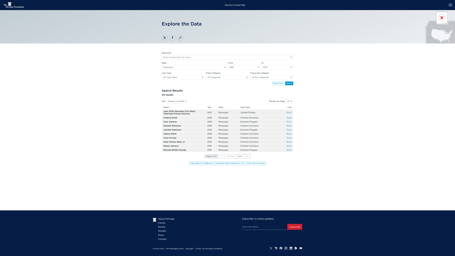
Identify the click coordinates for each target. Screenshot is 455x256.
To (262, 63)
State (164, 63)
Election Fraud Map (235, 5)
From (230, 63)
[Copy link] (180, 38)
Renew (162, 227)
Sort (164, 101)
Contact (162, 239)
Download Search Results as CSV (229, 163)
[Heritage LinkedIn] (291, 248)
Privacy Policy (158, 248)
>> (248, 156)
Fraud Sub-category (259, 73)
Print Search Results (256, 163)
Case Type (166, 73)
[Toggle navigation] (450, 5)
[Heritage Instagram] (286, 248)
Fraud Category (213, 73)
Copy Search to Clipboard (201, 163)
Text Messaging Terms (175, 248)
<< (222, 156)
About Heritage (166, 219)
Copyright (189, 248)
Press (161, 235)
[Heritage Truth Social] (276, 248)
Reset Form (278, 83)
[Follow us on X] (271, 248)
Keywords (166, 53)
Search (289, 83)
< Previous (230, 156)
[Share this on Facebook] (172, 38)
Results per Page (277, 101)
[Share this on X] (165, 38)
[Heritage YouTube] (301, 248)
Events (161, 223)
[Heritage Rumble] (296, 248)
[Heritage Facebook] (281, 248)
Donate (162, 231)
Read (289, 112)
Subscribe (294, 227)
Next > (240, 156)
